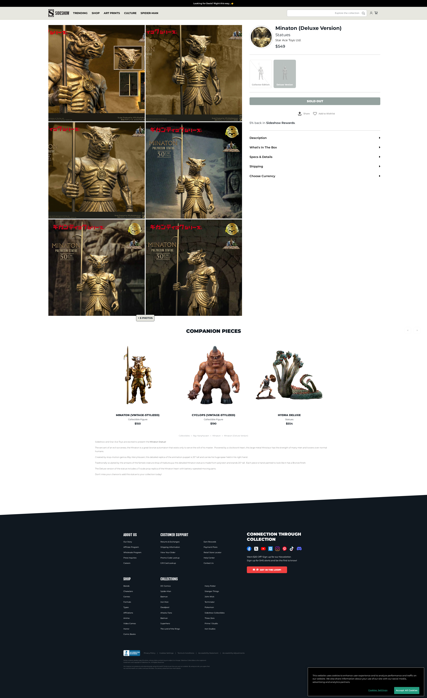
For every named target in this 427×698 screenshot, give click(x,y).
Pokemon (209, 607)
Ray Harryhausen (201, 436)
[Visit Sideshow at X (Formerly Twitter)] (256, 548)
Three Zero (210, 618)
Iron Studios (210, 629)
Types (126, 607)
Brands (126, 586)
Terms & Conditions (186, 653)
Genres (126, 596)
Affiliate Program (131, 547)
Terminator (210, 602)
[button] (324, 114)
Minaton (216, 436)
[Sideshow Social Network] (270, 548)
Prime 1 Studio (211, 623)
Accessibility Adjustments (234, 653)
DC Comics (165, 586)
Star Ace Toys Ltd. (288, 40)
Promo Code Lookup (169, 558)
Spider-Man (149, 13)
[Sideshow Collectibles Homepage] (58, 13)
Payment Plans (210, 547)
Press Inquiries (129, 558)
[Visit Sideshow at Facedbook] (249, 548)
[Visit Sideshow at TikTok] (291, 548)
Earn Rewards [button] (210, 542)
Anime (126, 618)
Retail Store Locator (212, 552)
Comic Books (129, 634)
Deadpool (164, 607)
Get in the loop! (270, 569)
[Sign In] (371, 13)
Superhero (165, 623)
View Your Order (167, 552)
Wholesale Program (132, 552)
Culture (130, 13)
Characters (128, 591)
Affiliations (128, 613)
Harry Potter (210, 586)
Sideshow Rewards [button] (280, 123)
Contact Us (209, 563)
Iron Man (164, 602)
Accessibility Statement (208, 653)
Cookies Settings (166, 653)
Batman (164, 596)
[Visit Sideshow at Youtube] (263, 548)
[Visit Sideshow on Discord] (299, 548)
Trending (80, 13)
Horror (126, 629)
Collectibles (184, 436)
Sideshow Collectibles (215, 613)
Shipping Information (170, 547)
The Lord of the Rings (170, 629)
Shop (96, 13)
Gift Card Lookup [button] (168, 563)
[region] (366, 681)
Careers (126, 563)
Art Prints (112, 13)
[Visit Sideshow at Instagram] (277, 548)
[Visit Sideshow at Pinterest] (284, 548)
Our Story (127, 542)
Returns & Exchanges (169, 542)
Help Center (209, 558)
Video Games (129, 623)
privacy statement (163, 668)
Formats (127, 602)
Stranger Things (212, 591)
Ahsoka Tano (166, 613)
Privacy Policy (149, 653)
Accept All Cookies (406, 690)
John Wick (209, 596)
